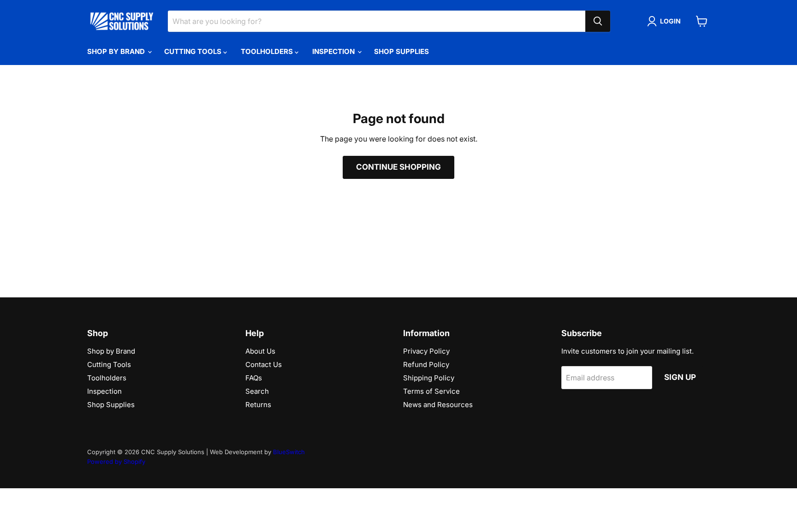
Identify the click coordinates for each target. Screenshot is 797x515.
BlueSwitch (289, 452)
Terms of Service (431, 391)
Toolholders (268, 51)
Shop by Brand (117, 51)
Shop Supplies (401, 51)
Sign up (680, 377)
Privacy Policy (426, 351)
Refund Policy (426, 364)
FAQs (253, 377)
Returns (258, 404)
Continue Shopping (398, 167)
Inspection (334, 51)
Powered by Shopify (116, 461)
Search (257, 391)
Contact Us (263, 364)
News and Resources (438, 404)
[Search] (597, 21)
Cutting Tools (193, 51)
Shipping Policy (428, 377)
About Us (260, 351)
